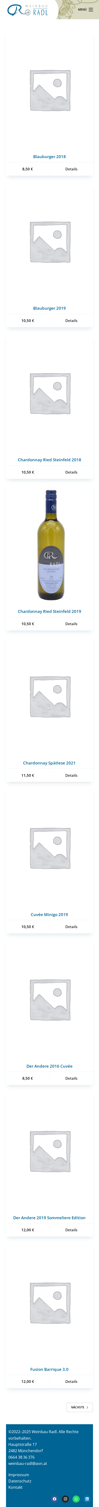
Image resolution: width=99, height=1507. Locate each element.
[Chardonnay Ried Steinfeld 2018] (49, 392)
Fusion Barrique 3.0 (49, 1369)
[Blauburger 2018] (49, 89)
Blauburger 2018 (49, 156)
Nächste (77, 1407)
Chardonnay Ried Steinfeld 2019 (49, 611)
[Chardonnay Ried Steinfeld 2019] (49, 544)
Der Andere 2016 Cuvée (49, 1066)
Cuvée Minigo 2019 (49, 914)
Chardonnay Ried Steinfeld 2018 (49, 459)
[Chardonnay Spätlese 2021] (49, 696)
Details (71, 169)
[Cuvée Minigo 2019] (49, 847)
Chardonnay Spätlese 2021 (49, 763)
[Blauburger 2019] (49, 241)
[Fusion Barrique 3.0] (49, 1302)
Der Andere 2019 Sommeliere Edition (49, 1217)
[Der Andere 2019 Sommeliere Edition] (49, 1150)
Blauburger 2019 (49, 308)
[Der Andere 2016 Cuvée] (49, 999)
